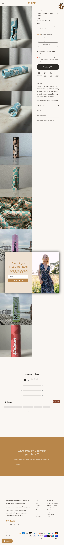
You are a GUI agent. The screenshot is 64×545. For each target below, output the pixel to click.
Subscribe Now (18, 280)
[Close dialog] (57, 254)
